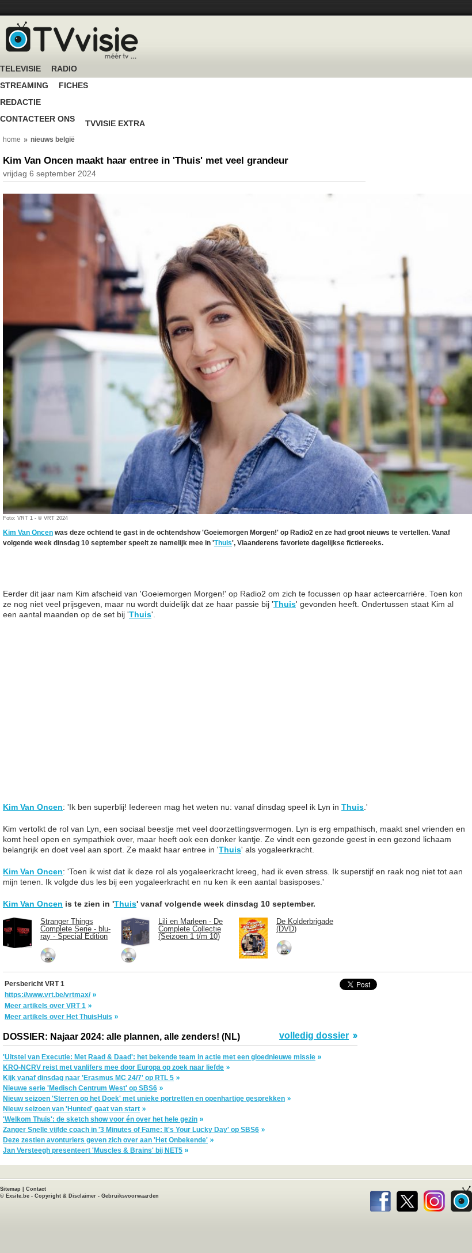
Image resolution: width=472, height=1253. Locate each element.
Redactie (20, 102)
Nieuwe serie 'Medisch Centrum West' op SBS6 (80, 1088)
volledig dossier (314, 1035)
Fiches (73, 85)
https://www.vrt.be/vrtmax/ (47, 995)
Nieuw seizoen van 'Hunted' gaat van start (71, 1109)
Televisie (20, 69)
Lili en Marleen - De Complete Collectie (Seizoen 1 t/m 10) (190, 929)
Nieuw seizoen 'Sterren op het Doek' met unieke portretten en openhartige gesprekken (144, 1099)
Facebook (380, 1199)
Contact (36, 1189)
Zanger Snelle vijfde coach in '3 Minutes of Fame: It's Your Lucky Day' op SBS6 (131, 1130)
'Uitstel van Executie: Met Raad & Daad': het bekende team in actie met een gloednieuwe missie (159, 1057)
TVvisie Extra (115, 123)
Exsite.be (17, 1196)
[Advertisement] (95, 574)
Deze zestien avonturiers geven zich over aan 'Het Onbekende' (105, 1140)
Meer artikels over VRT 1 (45, 1006)
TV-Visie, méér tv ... (72, 40)
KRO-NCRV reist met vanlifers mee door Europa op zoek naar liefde (113, 1067)
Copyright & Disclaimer (65, 1196)
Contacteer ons (37, 119)
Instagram (434, 1199)
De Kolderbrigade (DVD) (304, 925)
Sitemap (10, 1189)
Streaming (24, 85)
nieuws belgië (53, 139)
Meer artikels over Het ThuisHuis (58, 1017)
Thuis (223, 543)
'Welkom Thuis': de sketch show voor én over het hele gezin (100, 1119)
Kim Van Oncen (28, 533)
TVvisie (461, 1199)
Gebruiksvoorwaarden (130, 1196)
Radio (64, 69)
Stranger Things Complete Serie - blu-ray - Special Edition (75, 929)
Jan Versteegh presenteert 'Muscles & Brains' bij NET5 (92, 1150)
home (12, 139)
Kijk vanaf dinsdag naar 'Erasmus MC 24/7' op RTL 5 (88, 1078)
